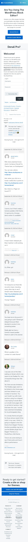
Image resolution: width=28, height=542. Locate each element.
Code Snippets (19, 526)
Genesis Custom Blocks (14, 37)
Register (7, 102)
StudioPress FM (8, 533)
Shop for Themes (14, 494)
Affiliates (19, 528)
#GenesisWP (8, 525)
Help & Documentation (19, 522)
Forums (18, 106)
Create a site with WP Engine (14, 489)
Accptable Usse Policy (18, 512)
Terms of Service (19, 510)
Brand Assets (19, 508)
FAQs (19, 525)
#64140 (21, 151)
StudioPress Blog (19, 520)
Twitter (8, 536)
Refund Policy (19, 516)
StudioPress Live (8, 531)
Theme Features (8, 513)
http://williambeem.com (10, 447)
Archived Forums (8, 108)
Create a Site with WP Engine (8, 509)
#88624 (21, 274)
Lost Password (13, 102)
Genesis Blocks (14, 32)
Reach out (14, 250)
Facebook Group (8, 523)
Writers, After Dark (15, 223)
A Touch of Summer (16, 220)
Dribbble (8, 538)
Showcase (8, 516)
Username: (8, 81)
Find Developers (8, 520)
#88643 (21, 307)
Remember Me (12, 94)
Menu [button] (24, 2)
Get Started (8, 515)
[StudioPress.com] (7, 3)
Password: (8, 87)
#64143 (21, 230)
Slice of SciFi (7, 223)
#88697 (21, 342)
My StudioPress (16, 65)
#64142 (21, 198)
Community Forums (9, 106)
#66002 (21, 257)
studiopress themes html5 (15, 122)
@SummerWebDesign (9, 222)
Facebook (8, 535)
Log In (19, 98)
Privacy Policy (19, 515)
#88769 (21, 361)
